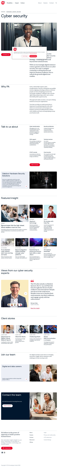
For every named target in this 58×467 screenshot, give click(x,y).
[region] (29, 53)
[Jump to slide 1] (9, 305)
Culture (23, 3)
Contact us (6, 54)
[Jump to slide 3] (15, 305)
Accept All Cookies (33, 56)
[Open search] (56, 3)
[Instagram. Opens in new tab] (4, 452)
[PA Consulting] (3, 3)
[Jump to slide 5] (21, 305)
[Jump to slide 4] (18, 305)
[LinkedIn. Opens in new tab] (2, 452)
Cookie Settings (47, 439)
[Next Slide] (25, 293)
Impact (17, 3)
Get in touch (34, 164)
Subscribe (8, 448)
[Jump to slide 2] (12, 305)
